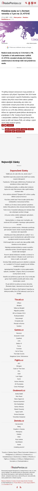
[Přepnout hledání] (26, 3)
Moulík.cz (32, 457)
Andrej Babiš (19, 394)
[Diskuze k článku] (13, 19)
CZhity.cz (20, 459)
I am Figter (19, 376)
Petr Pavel (19, 396)
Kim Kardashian (19, 404)
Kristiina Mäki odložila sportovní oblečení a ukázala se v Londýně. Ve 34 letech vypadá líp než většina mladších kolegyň (19, 264)
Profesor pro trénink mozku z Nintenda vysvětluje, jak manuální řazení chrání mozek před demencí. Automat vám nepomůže (19, 230)
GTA (19, 341)
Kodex (26, 481)
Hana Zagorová (19, 399)
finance (18, 129)
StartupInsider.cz (23, 461)
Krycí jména (19, 439)
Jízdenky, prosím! (19, 447)
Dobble (19, 434)
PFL (19, 371)
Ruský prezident (19, 316)
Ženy (19, 452)
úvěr (13, 131)
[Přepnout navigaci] (29, 3)
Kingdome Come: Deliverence (19, 356)
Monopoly (19, 432)
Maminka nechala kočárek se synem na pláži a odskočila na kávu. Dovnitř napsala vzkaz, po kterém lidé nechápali (19, 249)
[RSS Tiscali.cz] (20, 487)
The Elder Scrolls (19, 354)
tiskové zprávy (20, 131)
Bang (19, 426)
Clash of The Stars (19, 368)
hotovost (8, 131)
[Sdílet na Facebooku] (2, 125)
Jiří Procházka (19, 384)
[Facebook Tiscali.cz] (17, 487)
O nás (10, 484)
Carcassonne (19, 424)
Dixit (19, 437)
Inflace (19, 303)
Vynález (19, 326)
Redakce (9, 481)
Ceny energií (19, 318)
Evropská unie (19, 321)
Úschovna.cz (17, 457)
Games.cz (19, 329)
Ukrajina (19, 305)
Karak (19, 444)
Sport (15, 452)
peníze (12, 129)
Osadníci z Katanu (19, 429)
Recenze (19, 333)
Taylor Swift (19, 412)
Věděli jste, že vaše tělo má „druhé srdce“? (19, 174)
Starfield (19, 338)
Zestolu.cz (19, 420)
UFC (19, 363)
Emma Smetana (19, 414)
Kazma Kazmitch (19, 401)
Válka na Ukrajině (19, 308)
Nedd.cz (25, 457)
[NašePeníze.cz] (11, 3)
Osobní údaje (20, 481)
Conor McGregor (19, 386)
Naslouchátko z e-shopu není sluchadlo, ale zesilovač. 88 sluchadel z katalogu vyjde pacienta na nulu (19, 222)
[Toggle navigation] (35, 3)
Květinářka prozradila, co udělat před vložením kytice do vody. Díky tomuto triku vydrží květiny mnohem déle (19, 189)
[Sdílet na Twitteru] (5, 125)
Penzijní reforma (19, 323)
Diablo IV (19, 343)
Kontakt (31, 481)
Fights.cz (19, 360)
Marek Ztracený (19, 409)
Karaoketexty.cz (8, 457)
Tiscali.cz (19, 299)
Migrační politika (19, 310)
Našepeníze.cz (28, 459)
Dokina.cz (14, 459)
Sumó (19, 379)
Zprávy (10, 452)
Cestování (25, 452)
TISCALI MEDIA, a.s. (18, 482)
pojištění (30, 129)
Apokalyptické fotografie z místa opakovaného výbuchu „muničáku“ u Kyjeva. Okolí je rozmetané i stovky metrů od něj (19, 271)
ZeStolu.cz (19, 454)
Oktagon (19, 366)
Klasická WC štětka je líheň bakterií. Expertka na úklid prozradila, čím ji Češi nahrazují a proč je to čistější (19, 291)
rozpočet (24, 129)
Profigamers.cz (10, 454)
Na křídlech (19, 442)
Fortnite (19, 348)
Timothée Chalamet (19, 417)
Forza (19, 346)
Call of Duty (19, 351)
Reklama (3, 481)
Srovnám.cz (13, 461)
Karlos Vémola (19, 381)
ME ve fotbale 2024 (19, 313)
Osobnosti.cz (19, 390)
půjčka (7, 129)
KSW (19, 374)
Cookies (14, 481)
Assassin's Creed (19, 336)
